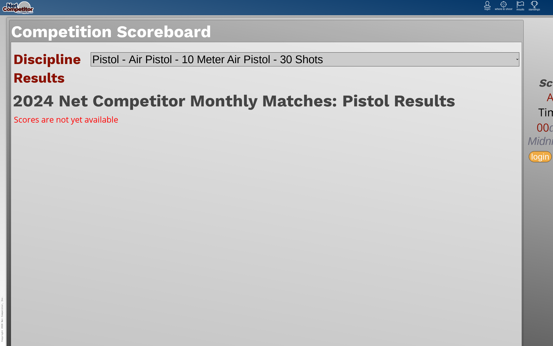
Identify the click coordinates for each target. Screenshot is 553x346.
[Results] (520, 7)
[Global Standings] (534, 7)
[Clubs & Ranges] (503, 6)
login (540, 156)
